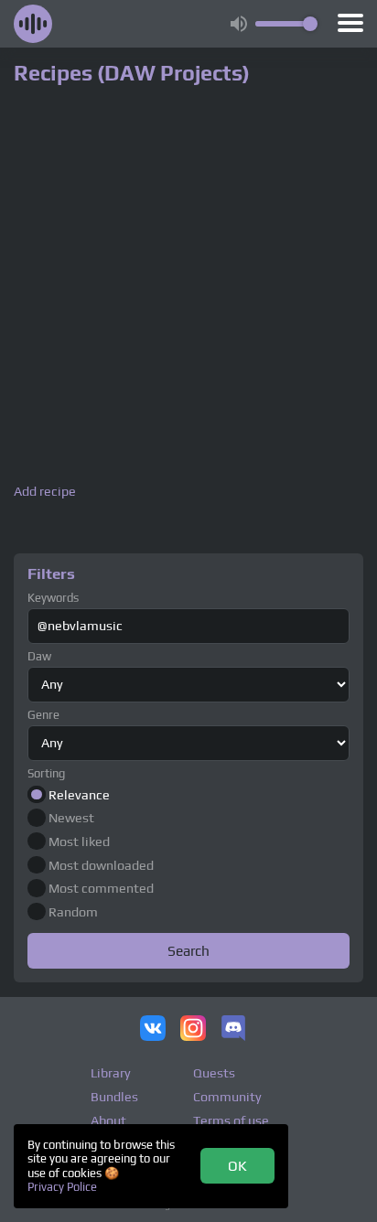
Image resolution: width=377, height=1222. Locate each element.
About (108, 1120)
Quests (214, 1073)
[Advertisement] (188, 287)
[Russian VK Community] (153, 1030)
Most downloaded (101, 865)
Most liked (79, 841)
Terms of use (231, 1120)
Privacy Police (62, 1187)
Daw (39, 656)
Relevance (79, 795)
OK (237, 1165)
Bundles (114, 1096)
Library (111, 1073)
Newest (71, 817)
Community (227, 1096)
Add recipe (45, 491)
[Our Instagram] (193, 1030)
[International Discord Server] (233, 1030)
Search (188, 950)
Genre (43, 715)
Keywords (53, 598)
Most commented (101, 888)
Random (73, 912)
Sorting (46, 773)
